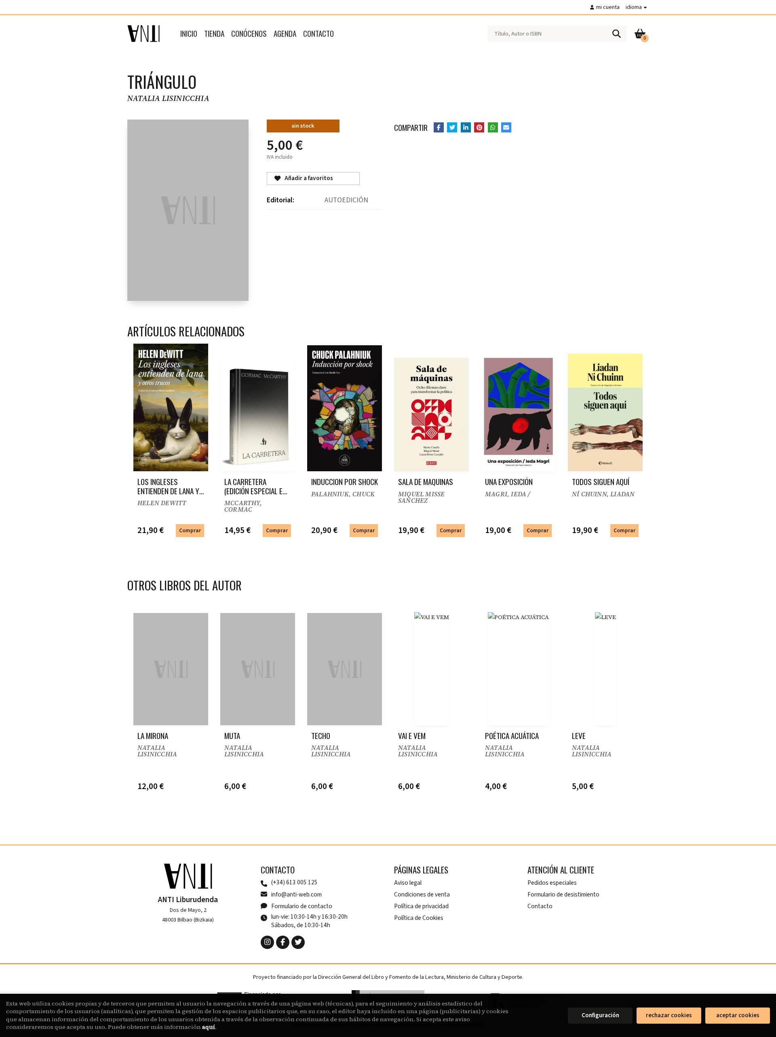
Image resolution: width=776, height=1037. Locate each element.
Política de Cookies (418, 917)
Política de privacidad (421, 906)
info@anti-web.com (296, 894)
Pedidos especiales (552, 882)
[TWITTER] (298, 942)
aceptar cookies (737, 1015)
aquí (208, 1027)
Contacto (539, 906)
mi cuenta (608, 7)
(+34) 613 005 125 (294, 882)
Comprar (190, 530)
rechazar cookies (669, 1015)
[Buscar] (616, 33)
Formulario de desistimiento (563, 894)
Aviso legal (408, 882)
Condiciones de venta (422, 894)
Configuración (600, 1015)
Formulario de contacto (301, 906)
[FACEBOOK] (282, 942)
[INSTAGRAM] (267, 942)
